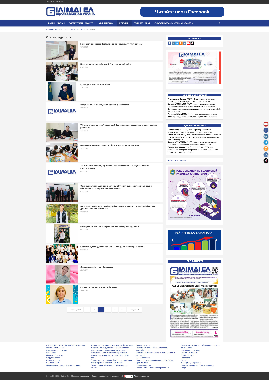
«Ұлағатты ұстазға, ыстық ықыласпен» (173, 23)
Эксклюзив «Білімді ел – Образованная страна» (200, 345)
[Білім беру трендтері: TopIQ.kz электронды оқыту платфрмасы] (62, 50)
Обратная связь (52, 363)
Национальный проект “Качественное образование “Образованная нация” (109, 365)
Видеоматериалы (143, 345)
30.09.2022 (84, 270)
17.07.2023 (84, 47)
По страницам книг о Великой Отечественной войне (105, 64)
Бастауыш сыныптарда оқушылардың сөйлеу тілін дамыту (109, 226)
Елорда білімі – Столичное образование (152, 368)
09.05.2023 (84, 67)
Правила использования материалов (106, 376)
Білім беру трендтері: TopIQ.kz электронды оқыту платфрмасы (111, 44)
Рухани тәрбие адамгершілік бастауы (98, 287)
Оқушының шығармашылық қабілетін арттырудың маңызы (109, 145)
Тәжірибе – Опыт (142, 23)
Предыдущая (75, 310)
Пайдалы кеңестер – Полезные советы (152, 348)
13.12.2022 (84, 131)
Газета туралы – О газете (81, 23)
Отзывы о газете (53, 360)
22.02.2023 (84, 87)
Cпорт (183, 368)
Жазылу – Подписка (54, 355)
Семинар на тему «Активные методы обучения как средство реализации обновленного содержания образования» (116, 187)
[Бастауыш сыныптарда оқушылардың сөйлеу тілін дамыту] (62, 233)
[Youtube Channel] (188, 43)
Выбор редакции (143, 358)
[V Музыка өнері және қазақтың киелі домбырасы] (62, 111)
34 (122, 310)
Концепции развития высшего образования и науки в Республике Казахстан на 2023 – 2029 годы (110, 355)
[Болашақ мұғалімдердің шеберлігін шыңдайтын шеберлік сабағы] (62, 253)
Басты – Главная (56, 23)
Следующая (134, 310)
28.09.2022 (84, 290)
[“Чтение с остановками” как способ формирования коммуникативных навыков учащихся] (62, 131)
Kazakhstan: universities (190, 350)
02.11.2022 (84, 171)
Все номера (51, 353)
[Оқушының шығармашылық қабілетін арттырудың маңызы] (62, 152)
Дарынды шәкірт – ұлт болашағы (96, 267)
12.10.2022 (84, 212)
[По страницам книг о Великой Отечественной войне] (62, 71)
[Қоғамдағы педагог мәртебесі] (62, 91)
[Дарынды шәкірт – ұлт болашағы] (62, 274)
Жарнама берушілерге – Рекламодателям (63, 365)
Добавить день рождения (177, 160)
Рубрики (123, 23)
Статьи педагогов (143, 365)
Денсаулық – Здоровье (191, 363)
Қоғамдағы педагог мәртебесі (95, 84)
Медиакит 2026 (106, 23)
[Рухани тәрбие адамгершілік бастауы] (62, 294)
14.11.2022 (84, 148)
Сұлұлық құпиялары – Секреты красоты (197, 365)
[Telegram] (177, 43)
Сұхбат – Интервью (189, 353)
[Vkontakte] (184, 43)
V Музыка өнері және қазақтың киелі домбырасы (104, 105)
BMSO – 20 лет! (187, 355)
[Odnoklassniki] (181, 43)
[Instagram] (173, 43)
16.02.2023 (84, 108)
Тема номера (186, 348)
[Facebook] (169, 43)
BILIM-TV (184, 360)
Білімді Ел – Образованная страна (75, 376)
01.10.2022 (84, 250)
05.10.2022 (84, 229)
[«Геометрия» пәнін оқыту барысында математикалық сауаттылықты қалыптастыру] (62, 172)
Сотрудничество (53, 358)
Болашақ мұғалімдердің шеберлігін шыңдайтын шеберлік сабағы (112, 247)
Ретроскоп (185, 358)
